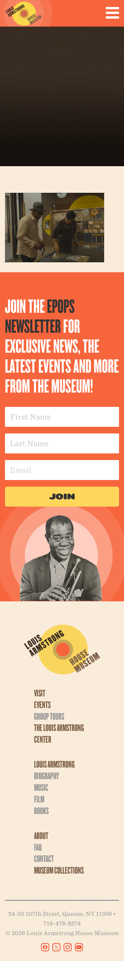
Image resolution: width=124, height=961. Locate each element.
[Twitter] (56, 947)
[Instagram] (67, 947)
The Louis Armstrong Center (59, 733)
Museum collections (59, 870)
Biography (46, 775)
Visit (39, 693)
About (41, 835)
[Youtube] (79, 947)
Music (41, 787)
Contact (44, 858)
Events (42, 704)
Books (41, 810)
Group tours (49, 716)
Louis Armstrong (54, 764)
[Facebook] (45, 947)
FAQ (38, 847)
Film (39, 799)
